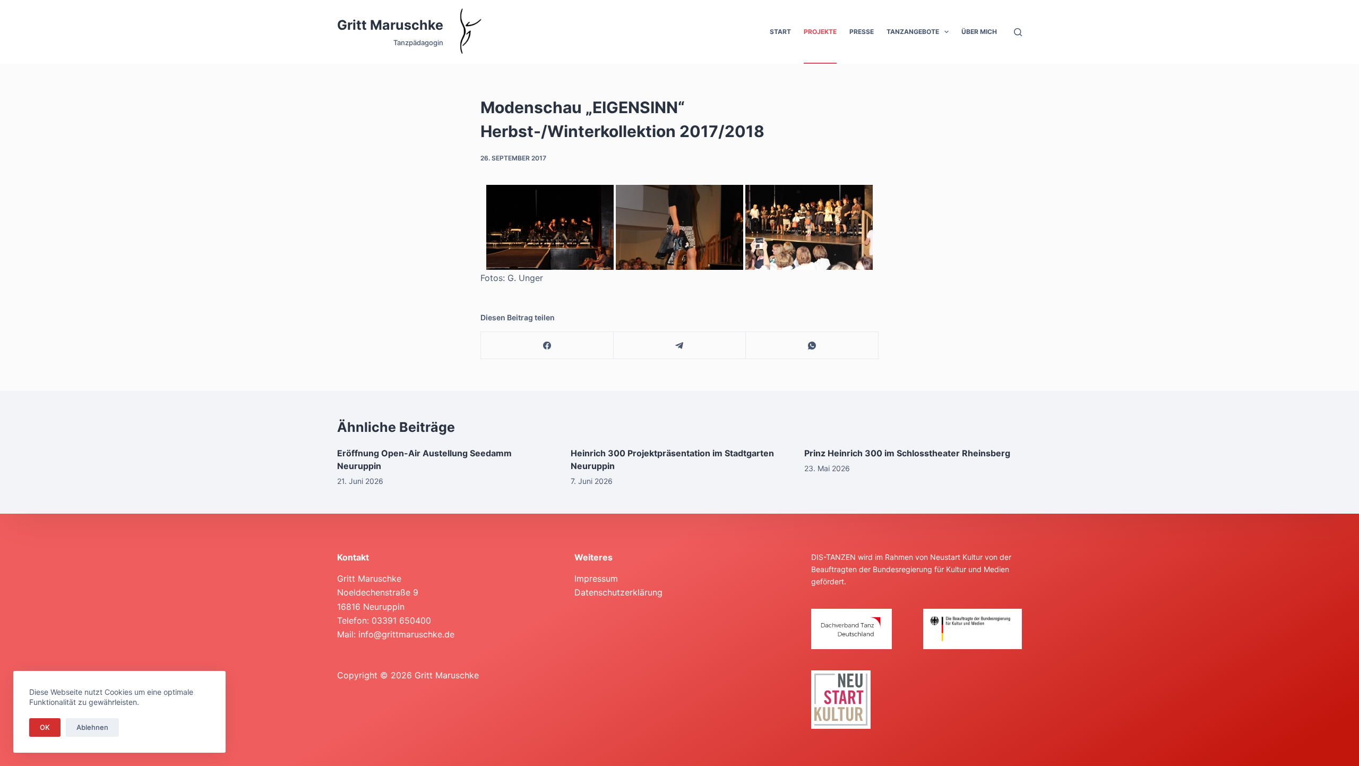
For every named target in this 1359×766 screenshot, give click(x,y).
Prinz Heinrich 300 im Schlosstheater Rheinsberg (907, 453)
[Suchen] (1018, 32)
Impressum (596, 578)
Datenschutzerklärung (618, 592)
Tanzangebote (913, 32)
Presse (861, 32)
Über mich (979, 32)
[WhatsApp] (812, 345)
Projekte (820, 32)
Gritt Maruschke (390, 25)
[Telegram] (680, 345)
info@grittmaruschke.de (406, 634)
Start (780, 32)
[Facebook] (547, 345)
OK (45, 727)
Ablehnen (92, 727)
